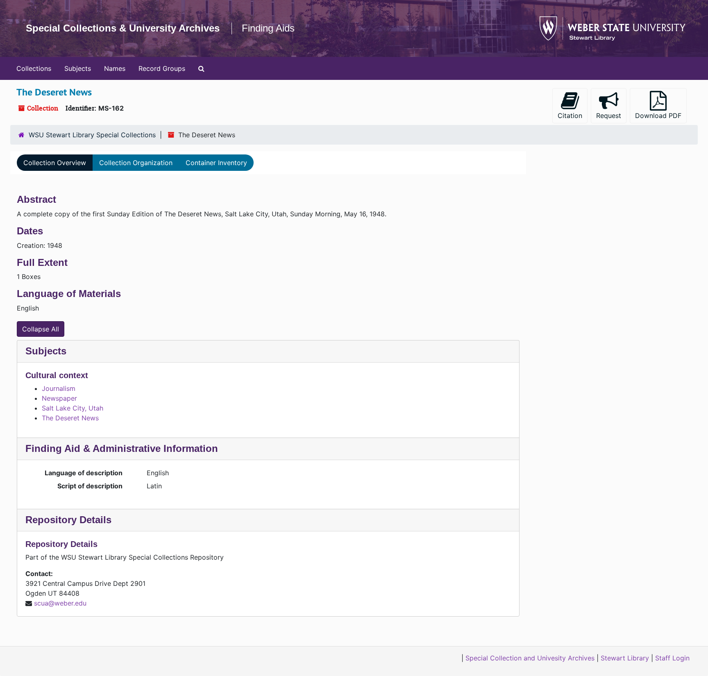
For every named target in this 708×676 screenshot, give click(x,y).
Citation (570, 115)
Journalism (58, 388)
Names (114, 68)
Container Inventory (216, 163)
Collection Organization (135, 163)
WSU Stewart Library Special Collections (92, 135)
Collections (33, 68)
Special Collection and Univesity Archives (530, 658)
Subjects (77, 68)
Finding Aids (268, 28)
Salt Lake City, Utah (72, 408)
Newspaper (59, 398)
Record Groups (161, 68)
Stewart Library (625, 658)
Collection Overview (54, 163)
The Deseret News (70, 418)
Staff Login (672, 658)
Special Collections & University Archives (123, 28)
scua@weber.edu (60, 603)
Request (608, 115)
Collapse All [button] (40, 329)
